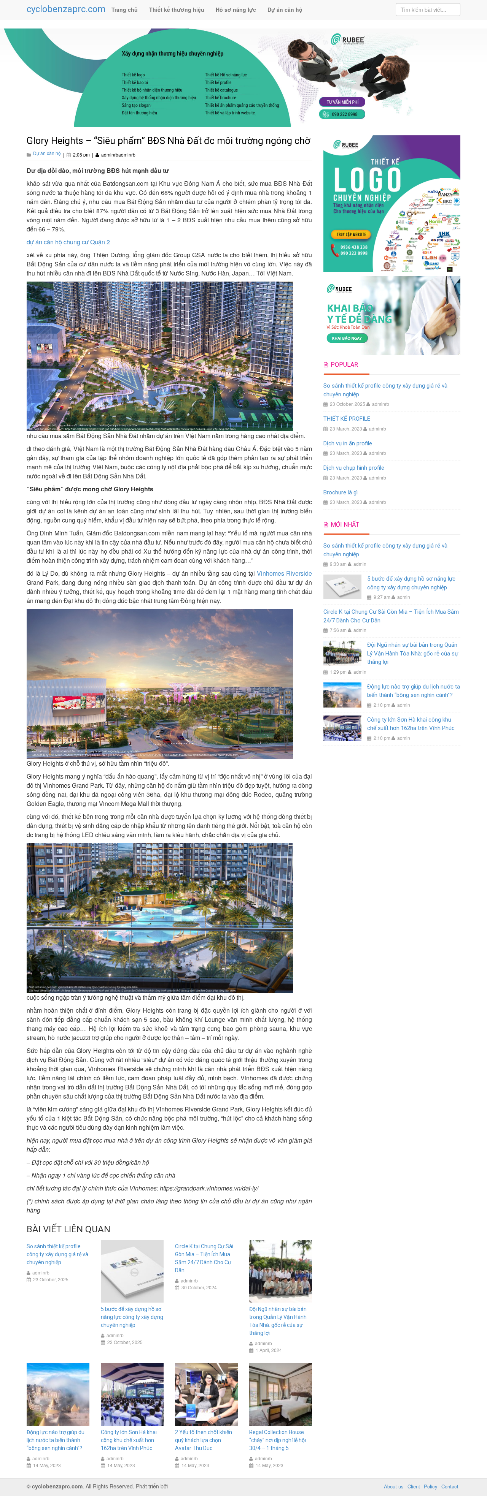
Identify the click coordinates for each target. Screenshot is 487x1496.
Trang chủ (124, 9)
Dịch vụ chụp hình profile (353, 467)
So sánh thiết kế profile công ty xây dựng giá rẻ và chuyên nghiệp (57, 1254)
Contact (449, 1486)
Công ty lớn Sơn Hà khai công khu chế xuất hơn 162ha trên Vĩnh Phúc (129, 1440)
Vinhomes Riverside (284, 573)
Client (413, 1486)
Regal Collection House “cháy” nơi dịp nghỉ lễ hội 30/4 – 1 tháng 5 (277, 1440)
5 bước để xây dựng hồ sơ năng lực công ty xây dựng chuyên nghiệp (132, 1317)
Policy (431, 1486)
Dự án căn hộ (284, 9)
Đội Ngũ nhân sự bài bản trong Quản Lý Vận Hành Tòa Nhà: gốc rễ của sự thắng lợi (412, 653)
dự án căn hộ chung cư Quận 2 (68, 241)
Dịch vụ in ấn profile (347, 443)
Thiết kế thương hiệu (176, 9)
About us (394, 1486)
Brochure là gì (340, 492)
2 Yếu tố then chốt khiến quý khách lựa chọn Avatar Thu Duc (203, 1440)
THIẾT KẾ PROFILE (346, 418)
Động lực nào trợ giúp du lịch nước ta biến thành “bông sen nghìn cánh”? (55, 1440)
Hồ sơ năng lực (236, 9)
